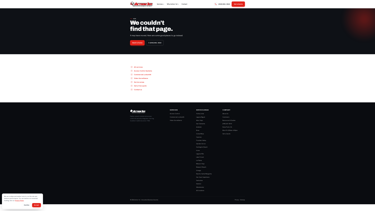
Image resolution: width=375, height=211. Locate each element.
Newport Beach (201, 167)
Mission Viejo (200, 164)
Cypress (199, 137)
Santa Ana (199, 180)
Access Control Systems (143, 71)
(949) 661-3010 (227, 124)
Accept (36, 205)
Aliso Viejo (199, 120)
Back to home (137, 43)
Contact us (138, 90)
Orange (198, 170)
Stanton (198, 184)
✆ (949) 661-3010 (154, 43)
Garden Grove (201, 144)
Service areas (139, 82)
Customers (225, 117)
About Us (225, 113)
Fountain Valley (201, 140)
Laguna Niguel (200, 117)
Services (160, 4)
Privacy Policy (19, 200)
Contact (184, 4)
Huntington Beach (202, 147)
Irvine (198, 150)
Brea (197, 130)
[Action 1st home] (141, 4)
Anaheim (199, 127)
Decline (26, 205)
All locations (200, 190)
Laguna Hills (200, 154)
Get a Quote (238, 4)
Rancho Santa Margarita (204, 174)
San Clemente (200, 124)
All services (138, 67)
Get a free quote (140, 86)
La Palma (199, 160)
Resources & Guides (228, 120)
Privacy (237, 200)
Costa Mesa (200, 134)
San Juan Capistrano (203, 177)
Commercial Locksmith (142, 74)
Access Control (175, 113)
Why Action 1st (172, 4)
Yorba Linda (200, 113)
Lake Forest (200, 157)
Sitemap (242, 200)
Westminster (200, 187)
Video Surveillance (141, 78)
